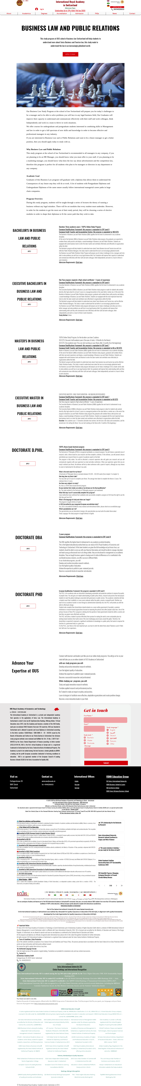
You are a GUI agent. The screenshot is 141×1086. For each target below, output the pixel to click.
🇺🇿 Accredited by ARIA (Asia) (24, 857)
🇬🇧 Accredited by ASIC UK (23, 839)
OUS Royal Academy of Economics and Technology (27, 709)
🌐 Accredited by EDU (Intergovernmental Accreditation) (31, 845)
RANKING (74, 892)
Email (86, 724)
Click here (79, 262)
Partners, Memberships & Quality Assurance (70, 1055)
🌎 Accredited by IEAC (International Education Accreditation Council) (35, 863)
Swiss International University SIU (69, 966)
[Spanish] (61, 895)
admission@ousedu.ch (48, 781)
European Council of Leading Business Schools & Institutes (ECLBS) (91, 808)
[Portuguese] (84, 895)
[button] (9, 13)
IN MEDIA (50, 892)
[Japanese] (79, 895)
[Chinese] (90, 895)
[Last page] (122, 886)
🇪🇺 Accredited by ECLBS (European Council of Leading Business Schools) (36, 833)
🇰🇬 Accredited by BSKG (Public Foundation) (28, 851)
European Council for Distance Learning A (47, 808)
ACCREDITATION (87, 892)
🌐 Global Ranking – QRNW (24, 879)
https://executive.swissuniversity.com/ (46, 1003)
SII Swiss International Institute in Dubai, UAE (70, 813)
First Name (87, 715)
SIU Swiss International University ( (28, 1019)
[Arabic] (55, 895)
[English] (49, 895)
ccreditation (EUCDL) (61, 808)
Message (87, 746)
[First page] (99, 886)
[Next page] (116, 886)
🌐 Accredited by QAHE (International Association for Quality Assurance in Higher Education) (41, 869)
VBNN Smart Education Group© (70, 1009)
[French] (67, 895)
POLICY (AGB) (62, 892)
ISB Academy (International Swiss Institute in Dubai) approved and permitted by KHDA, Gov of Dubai (57, 1022)
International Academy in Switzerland (70, 905)
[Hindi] (73, 895)
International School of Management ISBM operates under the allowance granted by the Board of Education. (83, 1022)
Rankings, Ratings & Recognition (70, 1071)
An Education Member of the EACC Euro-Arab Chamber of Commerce (70, 804)
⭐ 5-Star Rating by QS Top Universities (28, 827)
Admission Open (70, 8)
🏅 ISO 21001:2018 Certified (24, 873)
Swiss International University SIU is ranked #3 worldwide (44, 981)
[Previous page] (105, 886)
